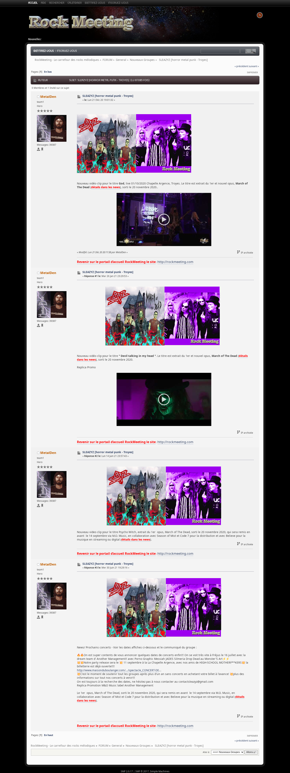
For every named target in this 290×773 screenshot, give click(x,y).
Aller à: (206, 752)
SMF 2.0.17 (127, 771)
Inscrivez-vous (67, 50)
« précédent (241, 66)
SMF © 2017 (142, 771)
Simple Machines (159, 771)
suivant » (254, 66)
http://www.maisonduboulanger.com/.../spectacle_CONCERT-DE (118, 670)
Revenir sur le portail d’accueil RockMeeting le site (116, 262)
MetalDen (48, 96)
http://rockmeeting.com (175, 262)
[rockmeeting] (42, 149)
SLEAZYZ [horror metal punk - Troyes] (107, 96)
